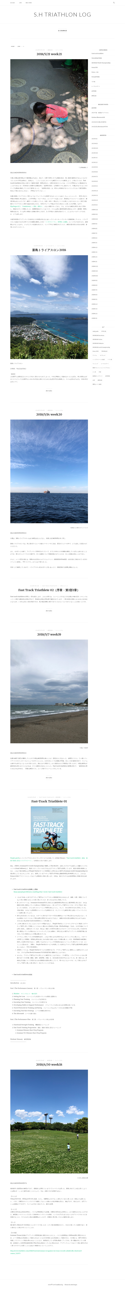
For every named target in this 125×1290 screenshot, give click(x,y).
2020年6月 (95, 181)
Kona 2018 (95, 351)
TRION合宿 (104, 351)
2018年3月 (94, 309)
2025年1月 (94, 139)
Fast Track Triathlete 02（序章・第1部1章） (49, 590)
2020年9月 (95, 167)
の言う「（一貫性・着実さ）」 (27, 206)
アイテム (95, 355)
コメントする (59, 50)
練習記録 (50, 50)
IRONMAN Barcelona (98, 335)
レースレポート (50, 245)
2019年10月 (95, 219)
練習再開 (94, 108)
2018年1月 (94, 318)
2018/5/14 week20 (49, 414)
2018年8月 (94, 285)
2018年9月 (94, 280)
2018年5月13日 (34, 586)
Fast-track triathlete (49, 586)
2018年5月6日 (32, 797)
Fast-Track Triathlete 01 (49, 801)
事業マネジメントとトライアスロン (101, 367)
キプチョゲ (102, 355)
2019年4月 (94, 247)
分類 (20, 2)
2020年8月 (95, 172)
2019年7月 (94, 233)
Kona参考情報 (96, 77)
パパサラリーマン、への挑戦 (56, 222)
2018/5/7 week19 (49, 634)
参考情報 (58, 797)
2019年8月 (94, 228)
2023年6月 (95, 143)
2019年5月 (94, 242)
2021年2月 (95, 162)
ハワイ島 (110, 359)
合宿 (94, 380)
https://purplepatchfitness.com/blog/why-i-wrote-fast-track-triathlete (38, 892)
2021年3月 (95, 157)
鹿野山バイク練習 (97, 384)
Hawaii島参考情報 (97, 58)
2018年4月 (95, 304)
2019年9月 (94, 224)
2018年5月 (94, 299)
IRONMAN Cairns (97, 339)
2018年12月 (95, 266)
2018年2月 (94, 313)
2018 (19, 46)
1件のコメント (64, 586)
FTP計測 (103, 331)
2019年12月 (95, 209)
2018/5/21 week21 (49, 54)
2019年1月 (94, 261)
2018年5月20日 (38, 245)
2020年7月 (95, 176)
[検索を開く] (114, 3)
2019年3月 (94, 252)
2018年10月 (95, 276)
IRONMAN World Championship (101, 63)
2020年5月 (95, 186)
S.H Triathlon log (62, 14)
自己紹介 (12, 2)
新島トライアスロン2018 (49, 250)
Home (12, 46)
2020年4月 (95, 191)
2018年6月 (94, 295)
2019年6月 (94, 238)
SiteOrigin (74, 1285)
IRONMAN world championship (101, 347)
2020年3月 (95, 195)
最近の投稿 (29, 2)
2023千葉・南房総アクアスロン (100, 112)
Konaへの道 (95, 72)
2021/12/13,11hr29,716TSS (99, 122)
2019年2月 (94, 257)
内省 (100, 372)
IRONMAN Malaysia (98, 343)
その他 (93, 81)
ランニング (95, 363)
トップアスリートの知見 (99, 359)
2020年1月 (95, 205)
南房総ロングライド (97, 376)
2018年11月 (95, 271)
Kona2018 (95, 67)
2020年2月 (95, 200)
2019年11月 (95, 214)
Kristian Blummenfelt (98, 117)
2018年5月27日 (40, 50)
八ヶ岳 (94, 372)
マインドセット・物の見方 (25, 993)
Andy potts (95, 331)
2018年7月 (94, 290)
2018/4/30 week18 (49, 1064)
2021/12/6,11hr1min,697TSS (100, 126)
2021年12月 (95, 148)
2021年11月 (95, 153)
